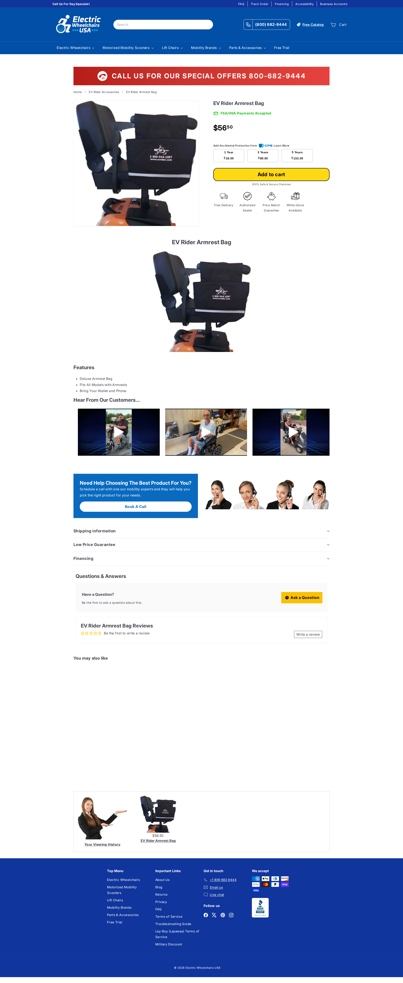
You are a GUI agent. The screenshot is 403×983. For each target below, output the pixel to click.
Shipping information (94, 531)
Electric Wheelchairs (74, 48)
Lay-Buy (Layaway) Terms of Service (177, 934)
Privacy (161, 902)
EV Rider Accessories (104, 92)
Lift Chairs (171, 48)
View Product (90, 764)
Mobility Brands (204, 48)
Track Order (259, 4)
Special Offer (91, 747)
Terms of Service (168, 917)
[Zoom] (136, 163)
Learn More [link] (281, 145)
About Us (162, 880)
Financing (282, 4)
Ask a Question (304, 597)
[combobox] (163, 25)
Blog (158, 887)
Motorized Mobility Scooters (126, 48)
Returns (161, 894)
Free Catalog (313, 24)
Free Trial (281, 48)
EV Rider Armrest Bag (158, 841)
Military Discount (168, 944)
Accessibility (304, 4)
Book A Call (135, 506)
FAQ (241, 4)
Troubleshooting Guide (173, 924)
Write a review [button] (308, 634)
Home (77, 92)
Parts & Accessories (246, 48)
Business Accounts (333, 4)
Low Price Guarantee (94, 544)
